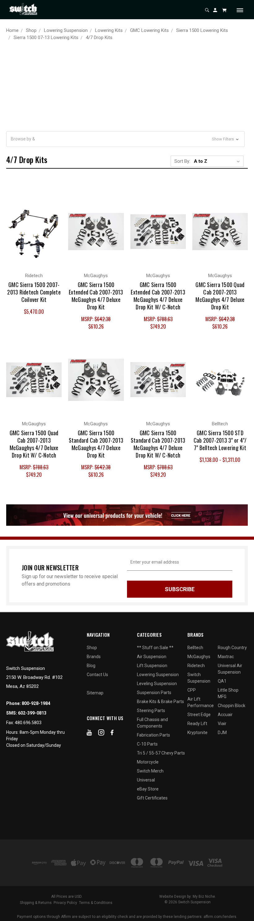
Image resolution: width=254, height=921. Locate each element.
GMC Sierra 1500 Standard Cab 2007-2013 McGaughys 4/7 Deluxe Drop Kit (96, 444)
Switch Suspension (198, 678)
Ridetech (196, 665)
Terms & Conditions (95, 903)
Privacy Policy (65, 903)
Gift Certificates (152, 797)
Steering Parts (151, 710)
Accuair (225, 714)
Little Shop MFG (228, 693)
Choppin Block (231, 705)
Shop (92, 647)
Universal (146, 779)
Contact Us (97, 674)
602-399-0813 (32, 713)
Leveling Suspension (157, 683)
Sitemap (95, 692)
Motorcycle (148, 761)
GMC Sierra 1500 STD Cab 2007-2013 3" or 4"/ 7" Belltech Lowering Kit (220, 440)
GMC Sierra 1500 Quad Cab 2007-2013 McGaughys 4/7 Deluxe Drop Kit (219, 296)
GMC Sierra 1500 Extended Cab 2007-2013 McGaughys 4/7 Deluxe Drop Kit (96, 296)
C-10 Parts (147, 744)
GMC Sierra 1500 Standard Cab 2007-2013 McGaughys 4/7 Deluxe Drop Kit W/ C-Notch (158, 444)
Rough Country (232, 647)
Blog (91, 665)
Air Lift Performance (200, 702)
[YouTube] (89, 734)
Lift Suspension (152, 665)
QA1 (222, 681)
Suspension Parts (154, 692)
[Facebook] (112, 734)
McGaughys (198, 656)
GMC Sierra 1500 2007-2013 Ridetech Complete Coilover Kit (34, 292)
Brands (94, 656)
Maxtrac (226, 656)
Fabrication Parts (153, 735)
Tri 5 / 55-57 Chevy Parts (161, 753)
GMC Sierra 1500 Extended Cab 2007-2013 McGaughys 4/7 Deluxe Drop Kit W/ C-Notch (158, 296)
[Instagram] (101, 734)
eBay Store (148, 788)
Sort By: (182, 161)
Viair (222, 723)
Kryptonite (197, 732)
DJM (222, 732)
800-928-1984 (36, 703)
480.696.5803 (28, 722)
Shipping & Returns (36, 903)
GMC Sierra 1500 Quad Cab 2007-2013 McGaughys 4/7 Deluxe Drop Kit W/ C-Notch (34, 444)
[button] (125, 139)
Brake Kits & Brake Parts (160, 701)
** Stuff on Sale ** (155, 647)
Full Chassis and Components (152, 722)
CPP (191, 690)
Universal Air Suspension (230, 669)
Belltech (195, 647)
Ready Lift (197, 723)
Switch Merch (150, 770)
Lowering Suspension (158, 674)
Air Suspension (151, 656)
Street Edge (199, 714)
